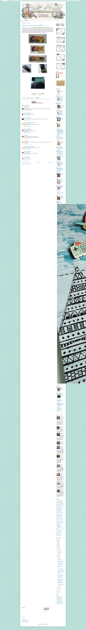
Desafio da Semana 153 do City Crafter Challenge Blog (60, 580)
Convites (58, 524)
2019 (57, 541)
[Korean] (62, 76)
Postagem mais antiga (50, 162)
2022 (57, 539)
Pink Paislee (58, 407)
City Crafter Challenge (60, 503)
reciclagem (58, 506)
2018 (57, 542)
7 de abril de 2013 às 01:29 (27, 159)
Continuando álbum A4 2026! (60, 385)
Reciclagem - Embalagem (60, 519)
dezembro (59, 549)
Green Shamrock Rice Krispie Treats (60, 401)
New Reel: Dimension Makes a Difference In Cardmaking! (60, 170)
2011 (57, 591)
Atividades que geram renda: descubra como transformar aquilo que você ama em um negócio (60, 153)
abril (58, 558)
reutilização (58, 535)
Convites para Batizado (61, 465)
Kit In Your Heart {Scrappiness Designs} (60, 597)
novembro (59, 550)
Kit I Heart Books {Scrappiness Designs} (60, 599)
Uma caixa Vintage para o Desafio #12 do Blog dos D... (60, 571)
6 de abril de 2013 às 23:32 (27, 154)
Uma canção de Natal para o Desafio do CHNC (60, 583)
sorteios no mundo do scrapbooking (60, 508)
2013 (57, 548)
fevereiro (59, 587)
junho (58, 556)
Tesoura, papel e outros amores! (29, 122)
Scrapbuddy (58, 517)
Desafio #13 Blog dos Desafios (60, 565)
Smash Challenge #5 (60, 568)
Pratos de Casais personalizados (62, 389)
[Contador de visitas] (46, 609)
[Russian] (57, 76)
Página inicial (38, 162)
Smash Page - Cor (59, 532)
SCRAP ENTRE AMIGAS (60, 529)
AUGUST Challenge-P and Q (62, 181)
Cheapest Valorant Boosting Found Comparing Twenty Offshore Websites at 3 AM (60, 409)
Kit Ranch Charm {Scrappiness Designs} (60, 601)
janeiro (59, 588)
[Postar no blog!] (36, 97)
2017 (57, 543)
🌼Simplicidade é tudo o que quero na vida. (62, 106)
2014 (57, 547)
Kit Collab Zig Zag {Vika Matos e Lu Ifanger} (60, 602)
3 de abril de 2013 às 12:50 (27, 110)
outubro (59, 551)
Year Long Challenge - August (62, 119)
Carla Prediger (59, 123)
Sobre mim (26, 20)
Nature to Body (59, 518)
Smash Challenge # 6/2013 (60, 559)
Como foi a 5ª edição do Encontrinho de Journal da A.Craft (60, 193)
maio (58, 557)
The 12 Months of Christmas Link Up (59, 111)
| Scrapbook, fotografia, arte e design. (59, 203)
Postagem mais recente (25, 162)
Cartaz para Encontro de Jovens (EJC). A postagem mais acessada (62, 418)
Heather (25, 107)
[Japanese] (60, 76)
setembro (59, 552)
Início (22, 20)
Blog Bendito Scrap (59, 504)
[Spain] (62, 73)
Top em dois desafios (60, 569)
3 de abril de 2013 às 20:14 (27, 126)
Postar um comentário (26, 160)
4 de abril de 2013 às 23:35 (27, 148)
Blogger (47, 624)
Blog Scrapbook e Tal (59, 507)
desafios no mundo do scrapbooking (60, 501)
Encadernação (59, 531)
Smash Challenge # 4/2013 (60, 578)
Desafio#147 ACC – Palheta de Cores (62, 474)
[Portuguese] (58, 76)
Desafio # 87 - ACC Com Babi (60, 573)
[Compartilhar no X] (37, 97)
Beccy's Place (59, 117)
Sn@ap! (58, 533)
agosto (59, 553)
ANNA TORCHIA (26, 117)
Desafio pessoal (59, 515)
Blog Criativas (58, 511)
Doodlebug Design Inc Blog (60, 96)
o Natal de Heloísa (59, 534)
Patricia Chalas (26, 151)
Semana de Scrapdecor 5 (62, 442)
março (58, 586)
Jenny (25, 135)
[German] (60, 73)
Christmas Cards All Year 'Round (60, 179)
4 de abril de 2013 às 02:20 (27, 132)
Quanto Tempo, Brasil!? (62, 187)
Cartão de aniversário (60, 505)
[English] (57, 73)
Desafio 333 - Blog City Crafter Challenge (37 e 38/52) (62, 447)
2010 (57, 592)
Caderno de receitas (59, 521)
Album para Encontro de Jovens (62, 434)
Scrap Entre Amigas (60, 162)
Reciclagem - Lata (59, 516)
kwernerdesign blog (60, 147)
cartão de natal (59, 502)
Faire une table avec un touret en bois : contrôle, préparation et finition (60, 138)
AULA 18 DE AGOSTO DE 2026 (62, 142)
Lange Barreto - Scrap (60, 156)
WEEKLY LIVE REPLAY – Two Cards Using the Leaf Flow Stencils (60, 148)
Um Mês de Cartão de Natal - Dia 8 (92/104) (62, 482)
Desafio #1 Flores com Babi (60, 567)
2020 (57, 540)
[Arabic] (57, 77)
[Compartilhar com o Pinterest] (38, 97)
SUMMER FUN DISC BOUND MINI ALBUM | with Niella (62, 99)
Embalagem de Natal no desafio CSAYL (32, 25)
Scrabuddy (58, 530)
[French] (58, 73)
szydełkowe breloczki (62, 174)
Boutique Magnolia (59, 514)
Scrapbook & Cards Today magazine (60, 168)
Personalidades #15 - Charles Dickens (62, 395)
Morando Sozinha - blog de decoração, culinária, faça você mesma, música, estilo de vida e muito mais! (60, 130)
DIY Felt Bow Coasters (60, 405)
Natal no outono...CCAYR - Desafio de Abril (60, 563)
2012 (57, 590)
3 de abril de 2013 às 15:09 (27, 115)
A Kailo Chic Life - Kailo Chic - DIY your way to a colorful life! (60, 404)
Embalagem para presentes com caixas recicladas (60, 526)
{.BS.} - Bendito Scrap (60, 185)
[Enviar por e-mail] (35, 97)
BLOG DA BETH (59, 387)
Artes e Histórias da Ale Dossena (60, 393)
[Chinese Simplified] (58, 77)
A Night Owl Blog (59, 399)
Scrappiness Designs (60, 151)
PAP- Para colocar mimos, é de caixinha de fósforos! (60, 576)
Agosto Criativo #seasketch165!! (62, 164)
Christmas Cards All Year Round (60, 523)
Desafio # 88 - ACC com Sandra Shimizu (60, 561)
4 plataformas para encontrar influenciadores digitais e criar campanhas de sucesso (60, 133)
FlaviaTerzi (58, 141)
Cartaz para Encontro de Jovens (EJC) (62, 427)
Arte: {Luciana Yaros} (59, 596)
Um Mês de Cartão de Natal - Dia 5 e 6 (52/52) (62, 490)
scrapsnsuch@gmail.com (27, 146)
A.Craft (58, 191)
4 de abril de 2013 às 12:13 (27, 138)
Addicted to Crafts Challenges (59, 510)
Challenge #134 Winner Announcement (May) (62, 113)
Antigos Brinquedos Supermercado (62, 197)
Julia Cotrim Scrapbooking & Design (59, 104)
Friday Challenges (62, 91)
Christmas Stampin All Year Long (40, 27)
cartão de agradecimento (60, 512)
